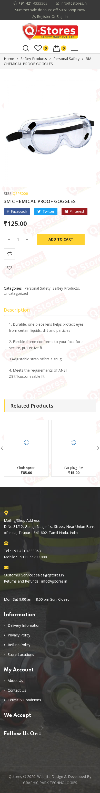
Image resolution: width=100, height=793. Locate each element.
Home (9, 58)
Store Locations (21, 654)
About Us (15, 680)
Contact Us (17, 690)
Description (17, 310)
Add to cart (60, 239)
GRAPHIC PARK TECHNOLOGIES (50, 782)
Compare (9, 253)
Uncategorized (16, 293)
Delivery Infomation (24, 625)
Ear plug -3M (73, 467)
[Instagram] (31, 747)
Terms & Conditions (24, 699)
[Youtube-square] (19, 747)
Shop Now (76, 9)
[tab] (50, 311)
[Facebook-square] (8, 747)
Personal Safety (66, 58)
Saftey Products (34, 58)
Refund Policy (19, 644)
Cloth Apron (26, 467)
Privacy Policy (19, 635)
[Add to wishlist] (9, 268)
